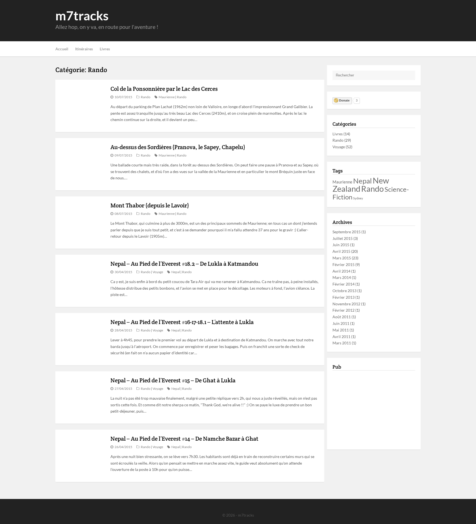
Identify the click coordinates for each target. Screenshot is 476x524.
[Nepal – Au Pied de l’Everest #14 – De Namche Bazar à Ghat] (81, 455)
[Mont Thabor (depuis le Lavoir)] (81, 222)
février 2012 (343, 310)
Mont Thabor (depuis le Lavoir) (149, 205)
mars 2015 (341, 258)
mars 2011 (341, 343)
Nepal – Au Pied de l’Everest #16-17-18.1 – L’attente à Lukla (182, 322)
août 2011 (341, 316)
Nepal (175, 272)
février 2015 (343, 264)
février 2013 (343, 297)
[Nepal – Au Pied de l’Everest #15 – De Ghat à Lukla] (81, 397)
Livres (105, 48)
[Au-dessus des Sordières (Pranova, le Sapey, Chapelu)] (81, 164)
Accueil (61, 48)
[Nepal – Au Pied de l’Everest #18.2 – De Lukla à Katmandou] (81, 280)
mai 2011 (340, 330)
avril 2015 (341, 251)
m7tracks (82, 15)
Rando (145, 97)
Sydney (358, 198)
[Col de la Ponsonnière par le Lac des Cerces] (81, 106)
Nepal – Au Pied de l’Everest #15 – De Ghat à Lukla (173, 380)
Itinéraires (84, 48)
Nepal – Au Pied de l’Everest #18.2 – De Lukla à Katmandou (184, 263)
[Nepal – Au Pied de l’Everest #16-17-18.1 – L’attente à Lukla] (81, 339)
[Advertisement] (320, 20)
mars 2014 (341, 277)
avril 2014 (341, 271)
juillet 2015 (342, 238)
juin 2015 (340, 244)
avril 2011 (341, 336)
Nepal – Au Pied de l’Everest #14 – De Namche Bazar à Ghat (184, 438)
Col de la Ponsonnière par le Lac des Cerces (164, 88)
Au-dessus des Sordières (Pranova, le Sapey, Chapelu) (177, 147)
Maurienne (167, 97)
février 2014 (343, 284)
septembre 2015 (346, 231)
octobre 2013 (344, 290)
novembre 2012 (346, 303)
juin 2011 (340, 323)
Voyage (158, 272)
